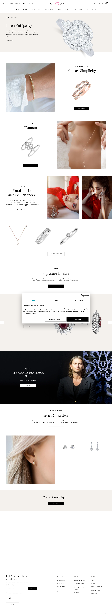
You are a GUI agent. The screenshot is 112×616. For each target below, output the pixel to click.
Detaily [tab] (56, 300)
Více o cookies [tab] (79, 300)
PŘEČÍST (28, 385)
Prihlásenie (33, 588)
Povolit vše (78, 319)
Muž (15, 585)
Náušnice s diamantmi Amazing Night (93, 453)
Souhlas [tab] (33, 300)
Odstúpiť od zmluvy (102, 612)
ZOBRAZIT (56, 286)
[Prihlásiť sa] (102, 3)
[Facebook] (6, 598)
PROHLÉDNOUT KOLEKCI (56, 254)
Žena (9, 585)
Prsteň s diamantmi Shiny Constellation (67, 242)
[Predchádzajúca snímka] (2, 322)
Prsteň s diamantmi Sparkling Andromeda (43, 242)
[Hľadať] (95, 3)
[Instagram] (10, 598)
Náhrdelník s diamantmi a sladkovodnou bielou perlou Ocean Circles (16, 241)
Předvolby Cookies (54, 319)
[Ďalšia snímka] (110, 322)
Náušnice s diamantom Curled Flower (67, 453)
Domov (7, 17)
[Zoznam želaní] (98, 3)
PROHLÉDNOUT (81, 108)
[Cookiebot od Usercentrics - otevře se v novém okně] (82, 295)
